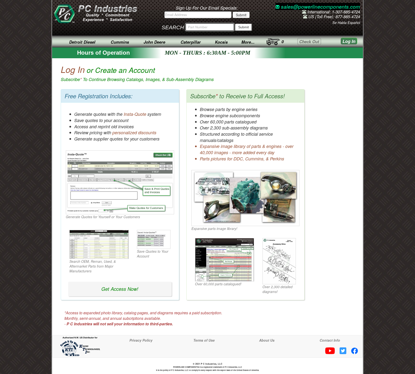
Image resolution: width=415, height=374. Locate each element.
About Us (267, 340)
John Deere (154, 42)
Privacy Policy (141, 340)
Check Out (309, 41)
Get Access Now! (119, 288)
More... (248, 42)
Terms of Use (204, 340)
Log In (348, 41)
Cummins (120, 42)
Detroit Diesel (82, 42)
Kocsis (221, 42)
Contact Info (330, 340)
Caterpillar (191, 42)
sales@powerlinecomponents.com (320, 6)
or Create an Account (137, 73)
